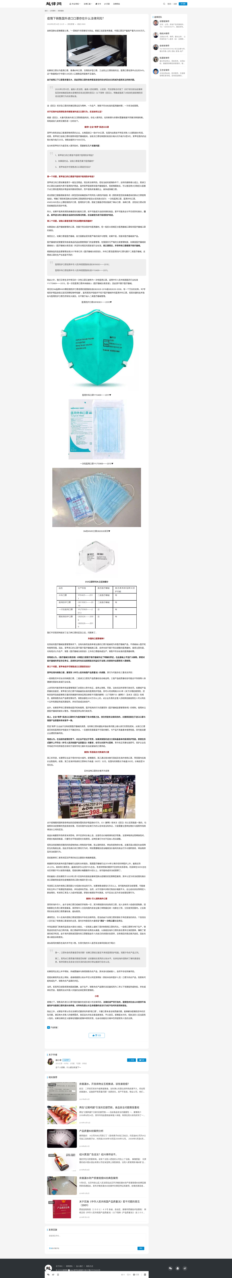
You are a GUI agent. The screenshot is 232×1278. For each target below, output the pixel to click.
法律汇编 (87, 4)
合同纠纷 (52, 1132)
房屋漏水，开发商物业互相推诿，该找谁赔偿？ (104, 1084)
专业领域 (75, 4)
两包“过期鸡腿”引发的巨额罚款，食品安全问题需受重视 (109, 1107)
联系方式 (89, 1266)
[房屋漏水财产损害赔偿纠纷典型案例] (62, 1185)
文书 (99, 4)
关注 (132, 1060)
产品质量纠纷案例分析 (91, 1131)
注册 (175, 4)
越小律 (62, 1060)
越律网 (64, 1270)
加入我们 (79, 1266)
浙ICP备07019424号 (92, 1270)
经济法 (51, 1202)
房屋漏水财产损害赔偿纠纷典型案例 (98, 1178)
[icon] (170, 1268)
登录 (169, 4)
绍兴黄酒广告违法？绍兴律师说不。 (98, 1154)
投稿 (183, 4)
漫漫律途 (52, 1155)
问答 (108, 4)
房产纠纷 (52, 1179)
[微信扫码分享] (49, 1274)
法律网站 (116, 4)
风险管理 (70, 24)
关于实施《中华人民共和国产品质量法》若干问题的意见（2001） (109, 1203)
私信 (142, 1060)
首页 (46, 11)
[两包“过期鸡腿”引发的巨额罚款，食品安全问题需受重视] (62, 1115)
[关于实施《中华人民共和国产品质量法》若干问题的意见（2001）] (62, 1209)
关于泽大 (59, 1266)
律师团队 (69, 1266)
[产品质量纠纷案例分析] (62, 1138)
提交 (140, 1248)
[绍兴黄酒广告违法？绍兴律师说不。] (62, 1162)
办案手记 (52, 1085)
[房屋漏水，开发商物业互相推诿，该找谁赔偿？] (62, 1091)
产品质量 (54, 1027)
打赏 (135, 1274)
